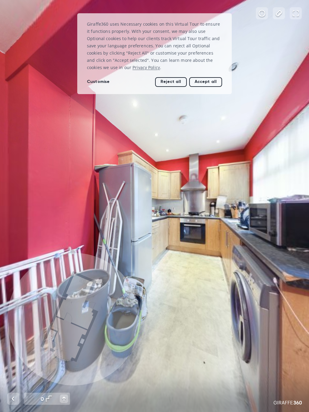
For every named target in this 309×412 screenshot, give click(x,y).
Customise (98, 81)
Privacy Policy (146, 67)
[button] (73, 319)
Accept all (206, 81)
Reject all (171, 81)
